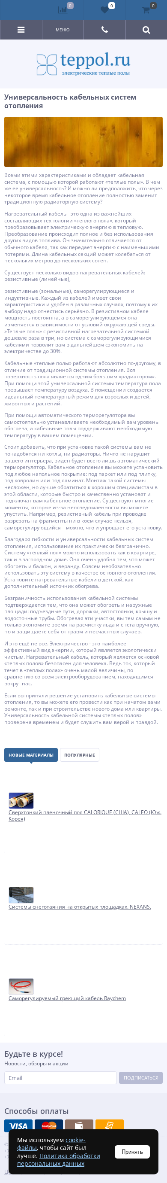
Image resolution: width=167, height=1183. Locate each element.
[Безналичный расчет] (109, 1125)
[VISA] (18, 1125)
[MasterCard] (49, 1125)
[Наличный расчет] (79, 1125)
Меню (63, 30)
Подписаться (141, 1077)
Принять (132, 1152)
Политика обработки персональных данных (58, 1160)
